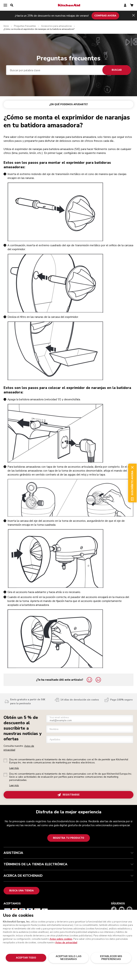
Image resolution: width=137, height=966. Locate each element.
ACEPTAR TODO (26, 957)
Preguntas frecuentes (25, 26)
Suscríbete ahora (132, 483)
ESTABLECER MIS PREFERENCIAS (111, 957)
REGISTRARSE (71, 794)
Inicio (6, 26)
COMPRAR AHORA (105, 15)
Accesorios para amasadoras (56, 26)
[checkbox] (5, 760)
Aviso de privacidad (66, 942)
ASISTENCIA (13, 853)
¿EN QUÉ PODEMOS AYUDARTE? (68, 104)
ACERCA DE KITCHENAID (23, 876)
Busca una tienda (21, 890)
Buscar (117, 70)
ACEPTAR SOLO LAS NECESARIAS (68, 957)
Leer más (14, 768)
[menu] (5, 5)
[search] (11, 5)
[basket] (131, 5)
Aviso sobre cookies (61, 939)
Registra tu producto (68, 838)
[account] (125, 5)
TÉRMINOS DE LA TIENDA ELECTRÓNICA (35, 864)
